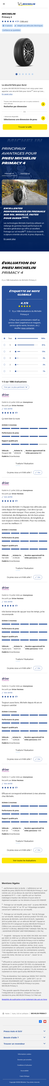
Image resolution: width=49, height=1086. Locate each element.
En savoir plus (7, 94)
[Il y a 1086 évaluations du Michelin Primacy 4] (10, 311)
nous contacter (27, 328)
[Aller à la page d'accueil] (26, 4)
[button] (15, 21)
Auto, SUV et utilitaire (20, 1013)
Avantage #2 (25, 173)
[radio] (24, 338)
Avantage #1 (9, 173)
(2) (23, 218)
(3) (26, 218)
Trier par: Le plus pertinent (14, 387)
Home (7, 1013)
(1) (32, 91)
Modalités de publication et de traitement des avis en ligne (24, 999)
